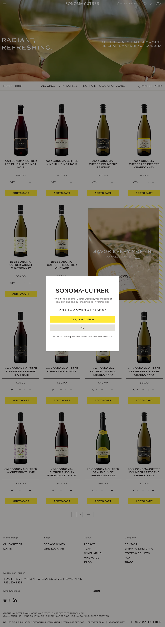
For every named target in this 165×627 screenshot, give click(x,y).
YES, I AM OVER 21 (82, 319)
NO (83, 327)
